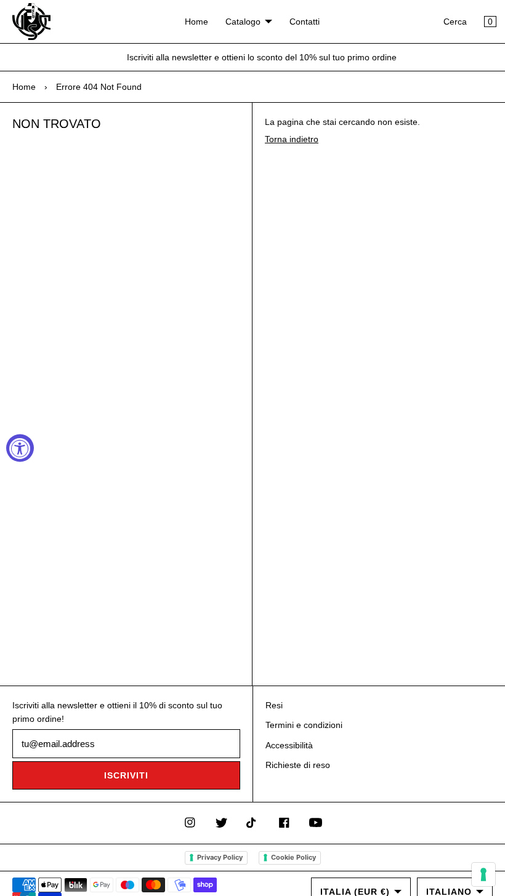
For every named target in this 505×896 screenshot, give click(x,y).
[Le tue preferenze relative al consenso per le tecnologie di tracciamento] (483, 874)
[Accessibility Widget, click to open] (20, 448)
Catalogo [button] (243, 21)
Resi (274, 705)
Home (196, 21)
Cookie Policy (293, 857)
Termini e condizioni (303, 725)
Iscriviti (126, 775)
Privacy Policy (220, 857)
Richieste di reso (297, 765)
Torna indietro (291, 139)
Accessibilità (289, 745)
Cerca (455, 21)
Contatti (304, 21)
